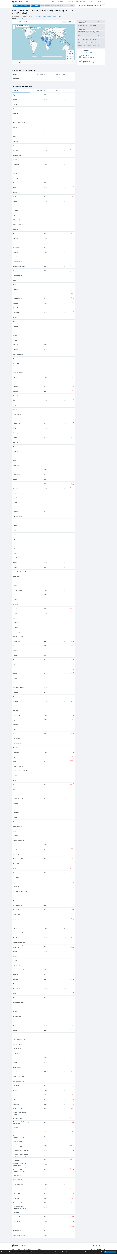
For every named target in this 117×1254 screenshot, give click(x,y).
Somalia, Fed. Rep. (18, 910)
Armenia (15, 132)
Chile (14, 280)
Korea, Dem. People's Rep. (20, 572)
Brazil (14, 215)
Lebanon (15, 604)
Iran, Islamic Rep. (17, 516)
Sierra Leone (16, 882)
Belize (14, 183)
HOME (52, 1)
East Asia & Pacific (18, 1118)
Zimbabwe (16, 1095)
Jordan (15, 553)
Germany (15, 433)
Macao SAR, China (18, 636)
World (14, 1099)
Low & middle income (19, 1217)
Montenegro (16, 706)
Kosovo (15, 581)
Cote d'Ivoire (16, 312)
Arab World (16, 1104)
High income (16, 1212)
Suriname (15, 956)
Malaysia (15, 650)
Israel (14, 534)
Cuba (14, 321)
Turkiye (15, 1011)
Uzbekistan (16, 1058)
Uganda (15, 1030)
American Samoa (17, 109)
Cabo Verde (16, 243)
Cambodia (16, 247)
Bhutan (15, 196)
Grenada (15, 456)
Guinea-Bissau (17, 474)
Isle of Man (16, 530)
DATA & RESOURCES (81, 1)
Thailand (15, 984)
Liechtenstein (17, 622)
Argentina (16, 127)
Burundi (15, 238)
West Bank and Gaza (18, 1081)
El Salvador (16, 368)
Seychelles (16, 877)
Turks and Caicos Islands (20, 1021)
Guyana (15, 479)
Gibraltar (15, 442)
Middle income (17, 1230)
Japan (14, 548)
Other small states (18, 1184)
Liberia (15, 613)
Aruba (14, 136)
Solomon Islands (17, 905)
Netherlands (16, 738)
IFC (38, 1246)
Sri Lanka (15, 928)
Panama (15, 794)
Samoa (15, 849)
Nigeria (15, 761)
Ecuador (15, 359)
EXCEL (91, 52)
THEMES (70, 1)
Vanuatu (15, 1062)
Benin (14, 187)
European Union (17, 1141)
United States (17, 1048)
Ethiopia (15, 391)
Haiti (14, 484)
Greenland (16, 451)
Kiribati (15, 567)
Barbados (15, 169)
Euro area (15, 1127)
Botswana (16, 210)
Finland (15, 405)
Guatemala (16, 465)
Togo (14, 993)
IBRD (31, 1246)
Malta (14, 664)
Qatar (14, 831)
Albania (15, 99)
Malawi (15, 646)
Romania (15, 835)
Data (27, 1)
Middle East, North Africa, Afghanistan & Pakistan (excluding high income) (20, 1169)
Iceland (15, 502)
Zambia (15, 1090)
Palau (14, 789)
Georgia (15, 428)
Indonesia (16, 511)
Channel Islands (17, 275)
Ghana (15, 437)
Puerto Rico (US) (17, 826)
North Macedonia (18, 766)
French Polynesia (17, 414)
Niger (14, 757)
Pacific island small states (20, 1189)
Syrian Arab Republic (19, 970)
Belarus (15, 173)
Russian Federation (18, 840)
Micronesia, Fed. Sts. (18, 687)
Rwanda (15, 845)
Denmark (15, 340)
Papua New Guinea (18, 798)
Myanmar (15, 720)
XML (87, 52)
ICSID (45, 1246)
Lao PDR (15, 595)
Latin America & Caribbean (20, 1150)
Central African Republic (19, 266)
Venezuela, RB (17, 1067)
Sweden (15, 960)
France (15, 409)
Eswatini (15, 386)
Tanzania (15, 979)
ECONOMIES (61, 1)
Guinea (15, 470)
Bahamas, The (17, 155)
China (14, 284)
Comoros (15, 294)
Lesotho (15, 609)
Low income (16, 1221)
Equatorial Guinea (18, 372)
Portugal (15, 822)
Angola (15, 118)
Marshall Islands (17, 669)
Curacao (15, 326)
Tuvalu (15, 1025)
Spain (14, 923)
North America (17, 1175)
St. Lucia (15, 937)
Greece (15, 446)
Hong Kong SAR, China (19, 493)
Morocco (15, 710)
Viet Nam (15, 1072)
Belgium (15, 178)
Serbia (15, 872)
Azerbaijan (16, 150)
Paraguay (15, 803)
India (14, 507)
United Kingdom (17, 1044)
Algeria (15, 104)
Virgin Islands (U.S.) (18, 1076)
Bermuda (15, 192)
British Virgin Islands (18, 220)
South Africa (16, 914)
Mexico (15, 683)
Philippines (16, 78)
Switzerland (16, 965)
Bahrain (15, 159)
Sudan (15, 951)
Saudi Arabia (16, 863)
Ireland (15, 525)
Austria (15, 146)
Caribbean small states (19, 1109)
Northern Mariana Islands (20, 771)
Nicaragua (16, 752)
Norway (15, 775)
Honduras (16, 488)
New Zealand (16, 747)
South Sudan (16, 919)
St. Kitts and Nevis (18, 933)
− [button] (14, 28)
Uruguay (15, 1053)
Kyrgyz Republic (17, 590)
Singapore (16, 886)
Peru (14, 808)
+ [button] (14, 25)
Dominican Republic (18, 354)
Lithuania (15, 627)
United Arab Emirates (19, 1039)
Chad (14, 271)
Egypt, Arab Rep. (17, 363)
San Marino (16, 854)
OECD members (17, 1179)
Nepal (14, 734)
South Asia (16, 1198)
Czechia (15, 335)
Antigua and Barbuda (19, 122)
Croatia (15, 317)
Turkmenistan (17, 1016)
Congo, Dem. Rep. (18, 298)
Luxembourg (16, 632)
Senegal (15, 868)
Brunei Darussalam (18, 224)
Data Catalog (97, 5)
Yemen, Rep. (16, 1085)
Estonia (15, 382)
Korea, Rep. (16, 576)
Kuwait (15, 585)
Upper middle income (19, 1235)
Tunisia (15, 1007)
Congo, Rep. (16, 303)
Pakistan (15, 785)
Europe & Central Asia (19, 1132)
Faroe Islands (16, 396)
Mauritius (15, 678)
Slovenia (15, 900)
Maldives (15, 655)
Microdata (90, 5)
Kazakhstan (16, 558)
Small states (16, 1193)
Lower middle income (19, 1226)
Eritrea (15, 377)
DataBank (83, 5)
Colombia (15, 289)
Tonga (14, 998)
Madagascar (16, 641)
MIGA (41, 1246)
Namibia (15, 724)
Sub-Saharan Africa (18, 1203)
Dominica (15, 349)
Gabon (15, 419)
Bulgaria (15, 229)
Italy (14, 539)
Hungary (15, 497)
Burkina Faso (16, 234)
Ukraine (15, 1035)
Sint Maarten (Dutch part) (20, 891)
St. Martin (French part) (19, 942)
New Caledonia (17, 743)
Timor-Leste (16, 988)
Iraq (14, 521)
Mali (14, 659)
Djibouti (15, 345)
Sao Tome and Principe (19, 859)
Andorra (15, 113)
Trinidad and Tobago (18, 1002)
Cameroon (16, 252)
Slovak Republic (17, 896)
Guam (14, 460)
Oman (14, 780)
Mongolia (15, 701)
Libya (14, 618)
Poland (15, 817)
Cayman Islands (17, 261)
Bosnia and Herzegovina (19, 206)
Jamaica (15, 544)
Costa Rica (16, 308)
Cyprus (15, 331)
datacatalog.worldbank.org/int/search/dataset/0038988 (47, 16)
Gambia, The (16, 423)
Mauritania (16, 673)
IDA (34, 1246)
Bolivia (15, 201)
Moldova (15, 692)
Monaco (15, 697)
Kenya (15, 562)
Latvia (15, 599)
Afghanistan (16, 95)
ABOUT (92, 1)
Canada (15, 257)
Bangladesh (16, 164)
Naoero (15, 729)
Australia (15, 141)
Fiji (14, 400)
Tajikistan (15, 974)
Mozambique (16, 715)
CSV (84, 52)
